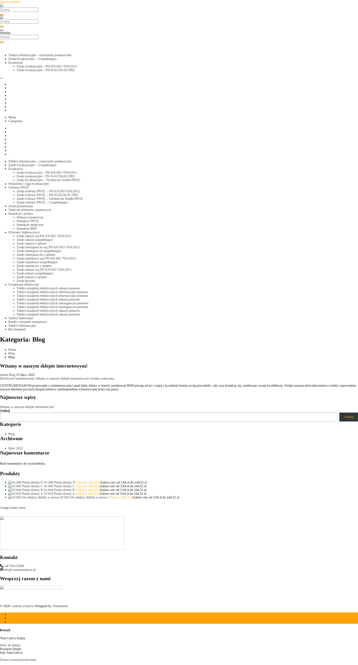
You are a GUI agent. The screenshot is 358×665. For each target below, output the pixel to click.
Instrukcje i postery (20, 213)
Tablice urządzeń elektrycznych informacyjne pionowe (52, 292)
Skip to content (10, 2)
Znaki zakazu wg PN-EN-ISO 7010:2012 (44, 236)
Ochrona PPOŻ (18, 187)
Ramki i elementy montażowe (27, 322)
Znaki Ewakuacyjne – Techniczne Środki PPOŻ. (49, 180)
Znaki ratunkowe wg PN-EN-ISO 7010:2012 (46, 258)
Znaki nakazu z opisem (32, 277)
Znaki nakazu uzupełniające (35, 273)
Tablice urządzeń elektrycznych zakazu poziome (48, 314)
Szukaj (5, 410)
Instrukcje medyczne (30, 225)
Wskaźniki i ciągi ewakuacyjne (28, 183)
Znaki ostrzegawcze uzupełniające (39, 251)
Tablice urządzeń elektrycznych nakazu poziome (48, 299)
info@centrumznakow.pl (19, 569)
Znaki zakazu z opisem (32, 243)
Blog (12, 374)
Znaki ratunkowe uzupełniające (37, 262)
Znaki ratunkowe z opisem (34, 266)
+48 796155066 (13, 566)
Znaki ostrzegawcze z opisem (36, 254)
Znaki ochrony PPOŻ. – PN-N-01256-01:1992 (47, 195)
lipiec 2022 (15, 448)
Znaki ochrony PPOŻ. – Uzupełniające (42, 202)
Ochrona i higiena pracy (24, 232)
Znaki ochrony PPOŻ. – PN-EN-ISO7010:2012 (48, 191)
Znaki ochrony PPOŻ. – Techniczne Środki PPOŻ (50, 198)
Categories (15, 121)
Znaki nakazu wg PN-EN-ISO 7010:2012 (44, 269)
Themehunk (60, 606)
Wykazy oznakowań (30, 217)
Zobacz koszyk (10, 659)
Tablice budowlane (20, 318)
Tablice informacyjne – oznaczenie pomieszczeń (39, 55)
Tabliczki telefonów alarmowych (29, 210)
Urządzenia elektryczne (23, 284)
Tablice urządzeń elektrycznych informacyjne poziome (52, 295)
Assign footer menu (13, 507)
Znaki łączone (26, 281)
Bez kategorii (17, 329)
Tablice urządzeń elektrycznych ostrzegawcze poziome (52, 307)
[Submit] (1, 14)
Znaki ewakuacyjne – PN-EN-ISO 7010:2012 (47, 66)
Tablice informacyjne (22, 325)
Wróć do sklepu (10, 645)
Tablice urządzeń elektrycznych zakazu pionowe (48, 310)
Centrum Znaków (22, 606)
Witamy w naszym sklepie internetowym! (44, 366)
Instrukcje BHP (27, 228)
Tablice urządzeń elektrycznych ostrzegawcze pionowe (52, 303)
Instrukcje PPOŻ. (28, 221)
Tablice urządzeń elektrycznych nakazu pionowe (48, 288)
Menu (12, 117)
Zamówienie (28, 659)
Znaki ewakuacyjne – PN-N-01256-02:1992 (46, 70)
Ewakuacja (15, 62)
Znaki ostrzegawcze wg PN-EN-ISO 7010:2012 (48, 247)
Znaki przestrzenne (20, 206)
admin (4, 374)
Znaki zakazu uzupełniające (35, 239)
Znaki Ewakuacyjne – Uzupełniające (32, 59)
